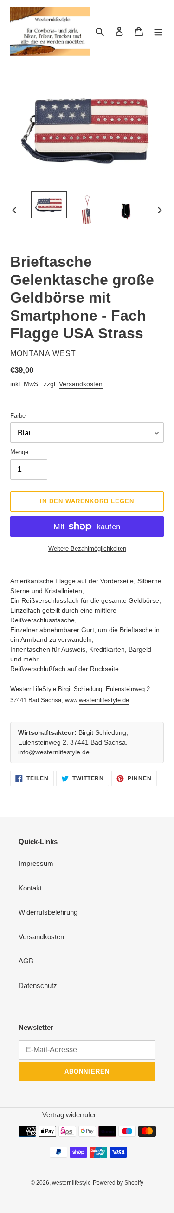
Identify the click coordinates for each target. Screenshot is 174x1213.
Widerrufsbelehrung (48, 912)
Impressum (36, 863)
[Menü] (158, 31)
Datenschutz (38, 985)
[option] (49, 205)
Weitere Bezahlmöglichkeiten (87, 548)
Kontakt (30, 888)
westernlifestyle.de (104, 700)
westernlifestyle (71, 1183)
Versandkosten (81, 384)
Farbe (18, 415)
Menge (19, 451)
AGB (26, 961)
